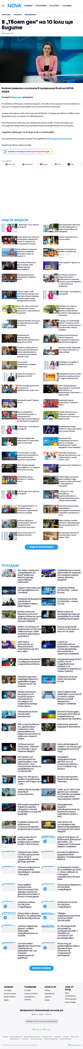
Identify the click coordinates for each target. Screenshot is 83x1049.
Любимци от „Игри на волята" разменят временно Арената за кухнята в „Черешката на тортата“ (69, 310)
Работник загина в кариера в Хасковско (68, 725)
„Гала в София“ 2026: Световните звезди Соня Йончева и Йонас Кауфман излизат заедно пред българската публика (28, 296)
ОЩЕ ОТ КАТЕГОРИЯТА (41, 547)
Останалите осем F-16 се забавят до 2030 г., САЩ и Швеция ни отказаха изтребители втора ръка (69, 873)
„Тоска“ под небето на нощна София (67, 238)
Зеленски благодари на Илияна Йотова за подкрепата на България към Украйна (69, 715)
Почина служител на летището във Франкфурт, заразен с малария (29, 871)
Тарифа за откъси (47, 1036)
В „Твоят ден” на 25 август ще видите (28, 428)
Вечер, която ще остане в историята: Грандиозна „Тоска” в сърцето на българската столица (28, 240)
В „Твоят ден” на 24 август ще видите (28, 492)
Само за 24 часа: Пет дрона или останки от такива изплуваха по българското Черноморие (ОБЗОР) (68, 794)
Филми (47, 1000)
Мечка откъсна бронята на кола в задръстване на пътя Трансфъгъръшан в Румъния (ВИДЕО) (29, 616)
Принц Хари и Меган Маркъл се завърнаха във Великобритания (29, 915)
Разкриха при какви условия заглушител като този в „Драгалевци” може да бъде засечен (29, 857)
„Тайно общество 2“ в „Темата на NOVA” (26, 534)
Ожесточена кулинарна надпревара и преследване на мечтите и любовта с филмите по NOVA (69, 510)
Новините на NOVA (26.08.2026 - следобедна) (67, 904)
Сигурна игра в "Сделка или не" (69, 466)
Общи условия (75, 1036)
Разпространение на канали (32, 1036)
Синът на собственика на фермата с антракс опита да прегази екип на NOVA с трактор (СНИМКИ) (68, 648)
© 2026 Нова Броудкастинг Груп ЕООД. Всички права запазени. (19, 1045)
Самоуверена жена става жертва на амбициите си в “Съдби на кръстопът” (69, 376)
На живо (67, 6)
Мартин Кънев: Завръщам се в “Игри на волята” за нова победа (69, 350)
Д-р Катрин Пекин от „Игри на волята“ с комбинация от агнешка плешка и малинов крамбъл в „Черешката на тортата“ (69, 280)
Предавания (49, 993)
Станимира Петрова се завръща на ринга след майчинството (29, 661)
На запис (54, 6)
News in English (70, 1002)
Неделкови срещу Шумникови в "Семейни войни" (68, 402)
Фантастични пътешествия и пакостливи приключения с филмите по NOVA (28, 338)
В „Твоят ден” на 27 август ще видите (28, 226)
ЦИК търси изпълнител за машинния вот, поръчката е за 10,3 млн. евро (28, 646)
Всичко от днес (10, 993)
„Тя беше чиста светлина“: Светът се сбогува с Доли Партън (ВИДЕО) (28, 747)
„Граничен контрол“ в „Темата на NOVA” (26, 375)
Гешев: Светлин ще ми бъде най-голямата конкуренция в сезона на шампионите (68, 415)
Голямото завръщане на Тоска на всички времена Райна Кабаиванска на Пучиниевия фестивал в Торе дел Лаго (27, 352)
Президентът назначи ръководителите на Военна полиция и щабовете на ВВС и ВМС (68, 810)
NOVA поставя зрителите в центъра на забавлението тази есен (28, 388)
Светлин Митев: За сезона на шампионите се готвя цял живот (28, 323)
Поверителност (14, 1039)
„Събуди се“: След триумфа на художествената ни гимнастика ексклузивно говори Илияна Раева (69, 495)
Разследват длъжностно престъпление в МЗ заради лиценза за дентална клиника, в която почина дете (29, 890)
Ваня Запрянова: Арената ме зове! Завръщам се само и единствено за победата (69, 228)
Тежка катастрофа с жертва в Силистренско (29, 791)
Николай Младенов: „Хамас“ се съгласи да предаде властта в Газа (69, 747)
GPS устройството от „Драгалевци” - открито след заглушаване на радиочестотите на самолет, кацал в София (29, 731)
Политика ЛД (25, 1039)
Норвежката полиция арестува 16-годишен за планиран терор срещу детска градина (69, 575)
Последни (8, 990)
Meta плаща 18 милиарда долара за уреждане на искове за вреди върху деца (68, 615)
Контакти (66, 1036)
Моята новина (9, 997)
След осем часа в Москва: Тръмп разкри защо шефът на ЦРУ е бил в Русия (29, 840)
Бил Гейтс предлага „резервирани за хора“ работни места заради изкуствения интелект (28, 576)
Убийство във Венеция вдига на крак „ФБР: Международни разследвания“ (26, 266)
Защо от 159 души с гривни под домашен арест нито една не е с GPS (29, 780)
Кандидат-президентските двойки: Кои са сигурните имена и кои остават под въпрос (67, 763)
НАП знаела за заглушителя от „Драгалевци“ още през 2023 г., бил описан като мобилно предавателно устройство (29, 764)
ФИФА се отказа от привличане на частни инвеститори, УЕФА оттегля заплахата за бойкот (29, 631)
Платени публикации (66, 1039)
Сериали (48, 997)
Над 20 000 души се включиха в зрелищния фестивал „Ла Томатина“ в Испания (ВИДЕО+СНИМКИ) (69, 842)
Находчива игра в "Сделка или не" (28, 401)
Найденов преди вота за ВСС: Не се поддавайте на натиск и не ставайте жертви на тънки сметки (69, 665)
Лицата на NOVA (30, 993)
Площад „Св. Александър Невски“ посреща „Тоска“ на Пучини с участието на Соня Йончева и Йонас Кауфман (69, 325)
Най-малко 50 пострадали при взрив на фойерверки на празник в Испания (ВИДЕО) (68, 827)
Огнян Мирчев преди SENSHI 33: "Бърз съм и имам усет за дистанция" (69, 429)
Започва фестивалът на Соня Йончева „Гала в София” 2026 (68, 535)
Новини (28, 6)
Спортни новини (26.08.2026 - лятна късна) (67, 590)
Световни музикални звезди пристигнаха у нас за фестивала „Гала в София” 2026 (69, 456)
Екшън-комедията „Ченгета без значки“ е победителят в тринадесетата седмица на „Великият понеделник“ (28, 416)
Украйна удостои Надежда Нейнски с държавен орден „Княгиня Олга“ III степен (28, 681)
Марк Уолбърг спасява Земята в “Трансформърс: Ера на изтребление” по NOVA (69, 523)
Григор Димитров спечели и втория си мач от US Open (68, 629)
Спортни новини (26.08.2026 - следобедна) (26, 904)
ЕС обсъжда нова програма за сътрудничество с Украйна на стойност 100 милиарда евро (67, 932)
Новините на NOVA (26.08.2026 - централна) (28, 714)
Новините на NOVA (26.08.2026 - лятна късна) (67, 601)
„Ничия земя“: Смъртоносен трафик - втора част (27, 364)
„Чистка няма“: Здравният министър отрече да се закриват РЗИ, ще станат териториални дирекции (29, 950)
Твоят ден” (16, 97)
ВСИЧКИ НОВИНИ (41, 968)
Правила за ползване (37, 1039)
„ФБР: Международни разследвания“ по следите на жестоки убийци (28, 467)
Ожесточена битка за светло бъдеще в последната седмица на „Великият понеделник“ (68, 338)
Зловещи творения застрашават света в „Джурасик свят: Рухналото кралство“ (27, 523)
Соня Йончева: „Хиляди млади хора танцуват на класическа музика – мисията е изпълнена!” (27, 456)
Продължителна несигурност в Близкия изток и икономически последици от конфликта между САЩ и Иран (27, 699)
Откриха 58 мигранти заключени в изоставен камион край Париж (29, 602)
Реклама (5, 1036)
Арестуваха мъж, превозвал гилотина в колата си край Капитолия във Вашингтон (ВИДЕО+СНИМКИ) (69, 698)
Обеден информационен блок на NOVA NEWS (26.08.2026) (68, 917)
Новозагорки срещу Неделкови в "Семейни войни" (26, 277)
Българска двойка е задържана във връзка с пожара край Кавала (69, 855)
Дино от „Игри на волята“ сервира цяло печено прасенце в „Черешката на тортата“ (28, 309)
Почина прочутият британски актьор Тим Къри (67, 779)
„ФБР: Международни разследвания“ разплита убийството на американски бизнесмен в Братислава (69, 390)
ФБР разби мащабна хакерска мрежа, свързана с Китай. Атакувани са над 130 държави (29, 809)
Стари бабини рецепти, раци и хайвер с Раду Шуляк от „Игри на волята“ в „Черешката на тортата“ (69, 481)
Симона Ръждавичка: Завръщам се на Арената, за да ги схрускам (28, 440)
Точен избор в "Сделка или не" (69, 264)
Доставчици (57, 1036)
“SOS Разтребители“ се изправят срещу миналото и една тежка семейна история (27, 509)
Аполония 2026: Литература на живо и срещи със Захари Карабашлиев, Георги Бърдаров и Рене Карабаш (69, 442)
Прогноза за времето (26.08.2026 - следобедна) (69, 887)
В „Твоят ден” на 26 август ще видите (69, 293)
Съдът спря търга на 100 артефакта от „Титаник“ (29, 590)
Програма (41, 6)
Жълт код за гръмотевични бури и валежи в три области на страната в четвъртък (68, 949)
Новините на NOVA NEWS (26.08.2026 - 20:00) (67, 679)
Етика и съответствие (51, 1039)
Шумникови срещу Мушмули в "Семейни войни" (26, 479)
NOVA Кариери (70, 999)
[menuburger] (3, 5)
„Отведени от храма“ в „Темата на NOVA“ (68, 363)
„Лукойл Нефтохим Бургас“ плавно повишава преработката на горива (28, 931)
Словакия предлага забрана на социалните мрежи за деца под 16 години (29, 825)
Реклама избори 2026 (16, 1036)
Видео (6, 1000)
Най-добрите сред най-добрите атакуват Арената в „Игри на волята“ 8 (27, 252)
